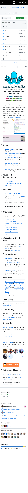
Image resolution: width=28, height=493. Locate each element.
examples (7, 36)
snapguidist (8, 258)
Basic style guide (10, 193)
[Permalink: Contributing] (1, 309)
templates (7, 46)
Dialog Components (11, 227)
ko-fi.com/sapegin (9, 412)
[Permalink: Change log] (1, 300)
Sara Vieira (21, 283)
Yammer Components (11, 232)
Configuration (9, 181)
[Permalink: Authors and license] (1, 370)
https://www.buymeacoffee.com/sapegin (14, 415)
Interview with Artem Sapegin (13, 294)
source (18, 193)
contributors (18, 374)
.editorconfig (8, 52)
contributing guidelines (9, 317)
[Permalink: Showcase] (1, 212)
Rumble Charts (9, 219)
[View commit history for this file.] (6, 26)
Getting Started (9, 149)
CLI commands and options (13, 183)
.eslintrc (7, 59)
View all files (14, 62)
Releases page (7, 305)
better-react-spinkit (11, 221)
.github (6, 30)
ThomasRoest (8, 22)
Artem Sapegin (7, 374)
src (5, 43)
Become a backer (8, 342)
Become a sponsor (8, 327)
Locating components (11, 157)
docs (6, 33)
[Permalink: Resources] (1, 278)
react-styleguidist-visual (12, 262)
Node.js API (8, 185)
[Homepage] (14, 2)
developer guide (7, 319)
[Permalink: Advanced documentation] (1, 176)
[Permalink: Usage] (1, 145)
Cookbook (8, 169)
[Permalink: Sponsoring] (1, 323)
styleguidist (7, 7)
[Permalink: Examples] (1, 189)
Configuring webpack (11, 163)
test (6, 49)
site (5, 39)
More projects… (9, 234)
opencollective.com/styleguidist (12, 409)
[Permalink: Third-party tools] (1, 254)
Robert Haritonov (19, 287)
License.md (6, 384)
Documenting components (13, 153)
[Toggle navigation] (2, 2)
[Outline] (26, 67)
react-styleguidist (18, 7)
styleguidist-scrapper (11, 270)
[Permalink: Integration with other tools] (1, 239)
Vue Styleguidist (15, 250)
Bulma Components (11, 229)
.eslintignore (8, 55)
